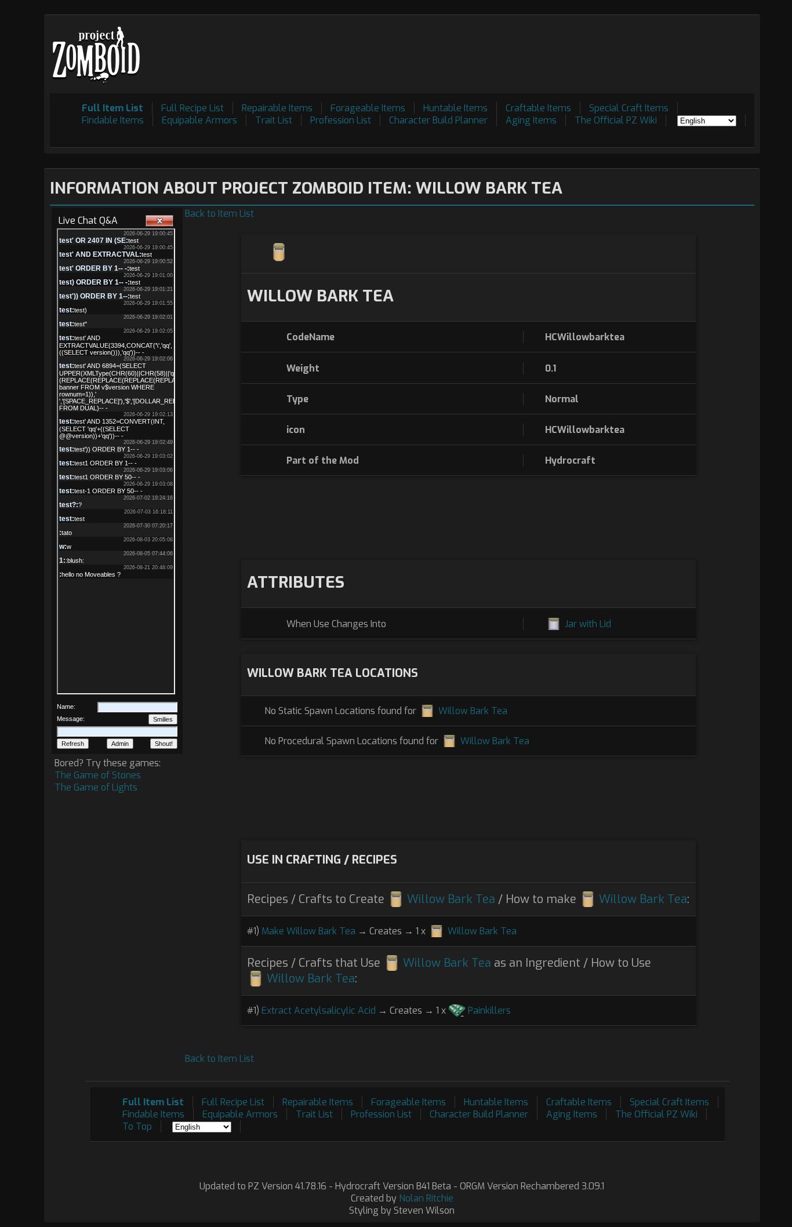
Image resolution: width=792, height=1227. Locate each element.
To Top (137, 1126)
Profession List (340, 120)
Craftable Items (538, 108)
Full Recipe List (192, 108)
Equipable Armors (199, 120)
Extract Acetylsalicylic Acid (318, 1010)
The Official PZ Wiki (616, 120)
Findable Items (113, 120)
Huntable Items (455, 108)
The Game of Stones (98, 775)
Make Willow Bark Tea (308, 931)
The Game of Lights (96, 787)
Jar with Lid (588, 624)
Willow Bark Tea (472, 711)
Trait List (273, 120)
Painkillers (489, 1010)
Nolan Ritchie (426, 1198)
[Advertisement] (543, 47)
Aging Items (531, 120)
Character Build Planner (438, 120)
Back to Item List (219, 213)
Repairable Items (277, 108)
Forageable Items (367, 108)
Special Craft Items (629, 108)
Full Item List (112, 108)
